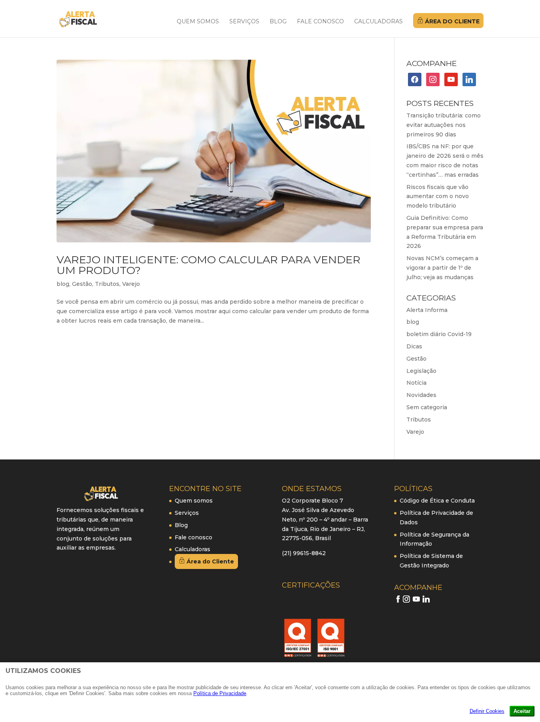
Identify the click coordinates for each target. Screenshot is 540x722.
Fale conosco (320, 22)
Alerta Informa (426, 310)
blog (63, 283)
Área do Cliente (451, 21)
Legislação (421, 370)
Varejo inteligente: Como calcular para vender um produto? (209, 265)
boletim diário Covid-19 (439, 334)
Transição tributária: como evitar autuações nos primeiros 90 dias (443, 125)
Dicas (414, 346)
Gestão (82, 283)
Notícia (416, 382)
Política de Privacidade (219, 693)
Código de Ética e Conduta (437, 500)
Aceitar (522, 711)
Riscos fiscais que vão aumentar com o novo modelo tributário (437, 196)
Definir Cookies (487, 711)
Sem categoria (426, 407)
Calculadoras (378, 22)
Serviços (244, 22)
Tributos (107, 283)
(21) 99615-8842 (304, 553)
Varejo (131, 283)
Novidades (421, 395)
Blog (278, 22)
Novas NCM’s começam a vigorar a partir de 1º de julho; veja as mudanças (442, 268)
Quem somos (198, 22)
